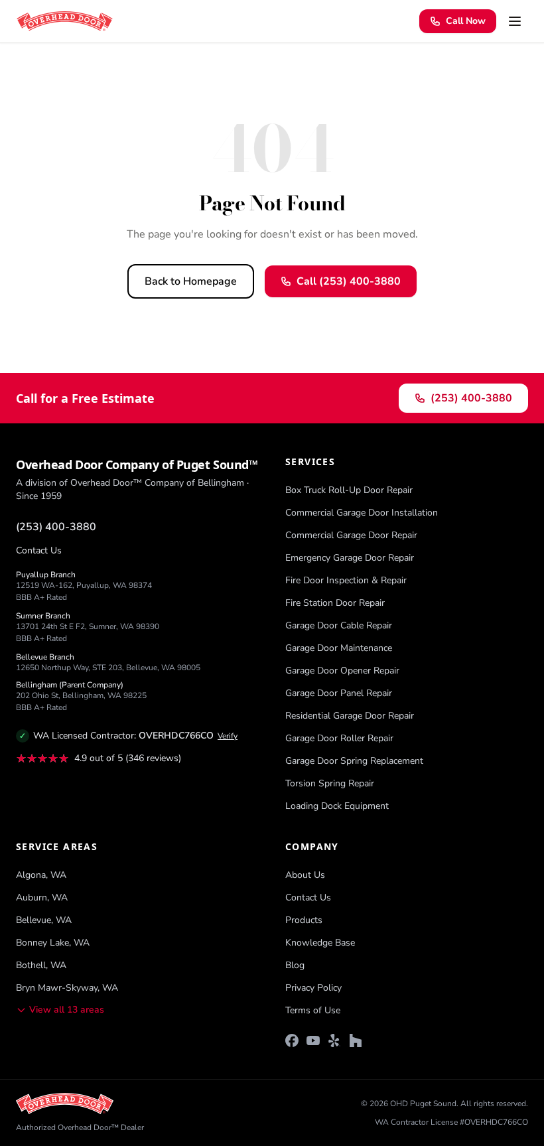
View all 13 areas (66, 1009)
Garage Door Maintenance (338, 648)
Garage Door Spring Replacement (354, 760)
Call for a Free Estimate (85, 398)
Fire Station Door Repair (335, 603)
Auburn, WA (42, 897)
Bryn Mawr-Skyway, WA (67, 987)
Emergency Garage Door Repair (349, 557)
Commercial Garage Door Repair (351, 535)
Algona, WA (41, 875)
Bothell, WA (41, 965)
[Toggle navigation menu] (515, 21)
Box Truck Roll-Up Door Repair (349, 490)
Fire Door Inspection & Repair (346, 580)
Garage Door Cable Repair (338, 625)
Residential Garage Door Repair (349, 715)
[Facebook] (292, 1040)
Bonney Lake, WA (53, 942)
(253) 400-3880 (471, 398)
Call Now (466, 21)
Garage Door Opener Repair (342, 670)
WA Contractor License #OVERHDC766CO (451, 1122)
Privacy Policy (313, 987)
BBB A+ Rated (41, 597)
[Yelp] (334, 1040)
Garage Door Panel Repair (338, 693)
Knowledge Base (320, 942)
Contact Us (39, 550)
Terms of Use (312, 1010)
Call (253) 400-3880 (349, 281)
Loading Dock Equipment (337, 806)
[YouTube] (313, 1040)
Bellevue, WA (44, 920)
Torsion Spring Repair (329, 783)
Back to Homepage (191, 281)
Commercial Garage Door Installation (361, 512)
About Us (305, 875)
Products (303, 920)
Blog (295, 965)
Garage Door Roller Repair (339, 738)
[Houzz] (355, 1040)
